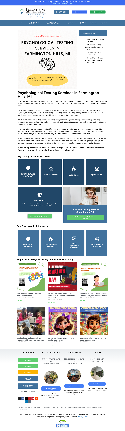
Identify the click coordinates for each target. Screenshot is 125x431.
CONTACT (104, 23)
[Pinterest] (32, 398)
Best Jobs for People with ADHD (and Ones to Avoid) (29, 295)
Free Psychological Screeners (94, 54)
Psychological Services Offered (95, 40)
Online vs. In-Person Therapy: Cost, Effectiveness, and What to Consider (94, 295)
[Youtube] (29, 398)
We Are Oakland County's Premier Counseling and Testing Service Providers (63, 2)
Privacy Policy (83, 417)
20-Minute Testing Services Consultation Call (95, 47)
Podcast (70, 3)
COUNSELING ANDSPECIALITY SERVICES (52, 23)
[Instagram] (19, 398)
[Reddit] (36, 398)
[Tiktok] (29, 401)
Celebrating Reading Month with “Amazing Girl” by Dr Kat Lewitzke (30, 339)
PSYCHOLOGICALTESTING (34, 23)
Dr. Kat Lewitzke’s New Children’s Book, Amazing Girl (61, 339)
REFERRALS (93, 23)
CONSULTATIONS (70, 23)
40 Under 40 (64, 3)
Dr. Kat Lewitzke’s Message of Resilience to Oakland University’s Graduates (61, 296)
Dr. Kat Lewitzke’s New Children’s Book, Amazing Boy (93, 339)
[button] (104, 33)
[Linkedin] (26, 401)
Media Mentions (56, 3)
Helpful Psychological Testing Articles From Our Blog (95, 60)
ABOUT (20, 23)
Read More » (20, 300)
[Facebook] (22, 398)
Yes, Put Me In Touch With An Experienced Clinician (85, 217)
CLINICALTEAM (82, 23)
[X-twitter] (26, 398)
